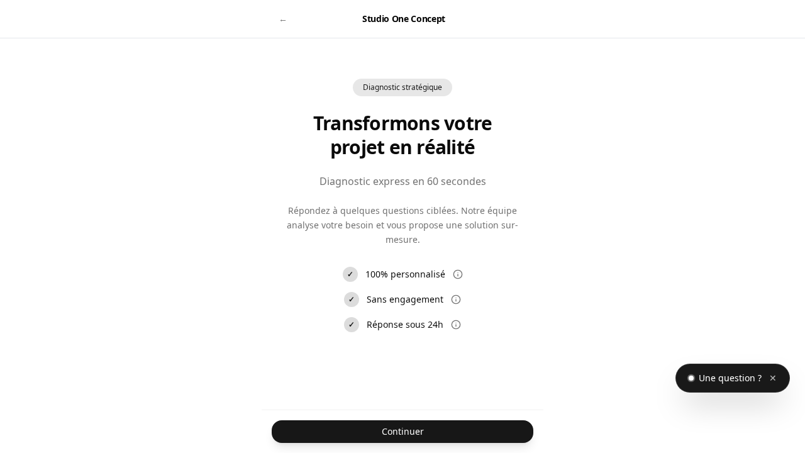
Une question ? (730, 378)
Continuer (403, 431)
